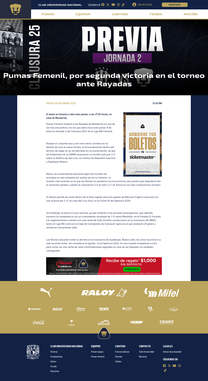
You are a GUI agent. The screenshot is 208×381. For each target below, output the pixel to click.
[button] (147, 5)
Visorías (118, 356)
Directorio (54, 371)
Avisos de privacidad (172, 351)
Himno (53, 361)
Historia (53, 351)
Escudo (53, 366)
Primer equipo (97, 351)
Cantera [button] (120, 14)
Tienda (155, 14)
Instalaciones (56, 356)
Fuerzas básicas (122, 351)
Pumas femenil (97, 356)
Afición (190, 14)
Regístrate (175, 4)
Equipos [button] (83, 14)
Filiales (118, 361)
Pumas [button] (48, 14)
